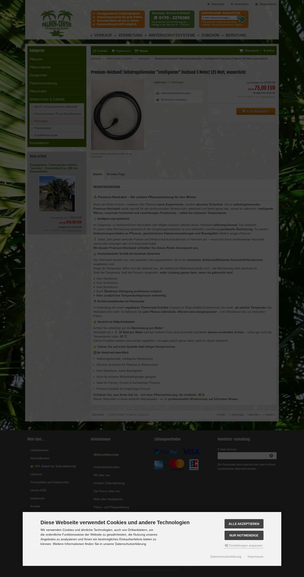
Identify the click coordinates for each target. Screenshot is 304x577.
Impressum (255, 556)
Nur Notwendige (243, 535)
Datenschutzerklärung (225, 556)
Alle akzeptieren (244, 524)
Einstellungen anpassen (245, 545)
